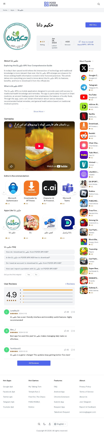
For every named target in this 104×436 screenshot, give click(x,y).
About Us (83, 397)
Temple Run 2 (34, 392)
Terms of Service (86, 392)
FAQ (55, 386)
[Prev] (4, 192)
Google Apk (8, 386)
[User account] (49, 424)
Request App (59, 407)
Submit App (59, 402)
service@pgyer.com (88, 412)
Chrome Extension (61, 397)
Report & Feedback (88, 407)
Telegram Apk (8, 402)
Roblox (31, 407)
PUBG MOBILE (34, 402)
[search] (98, 4)
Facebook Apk (9, 392)
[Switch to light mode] (44, 424)
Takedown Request (62, 412)
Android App (59, 392)
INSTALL (93, 24)
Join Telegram (85, 402)
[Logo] (51, 4)
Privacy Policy (85, 386)
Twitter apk (7, 397)
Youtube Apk (8, 407)
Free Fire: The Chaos (37, 397)
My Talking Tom (35, 386)
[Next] (75, 192)
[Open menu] (4, 3)
